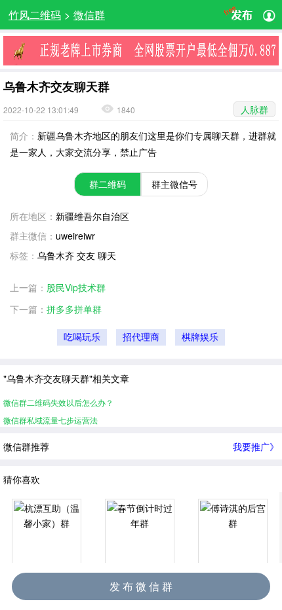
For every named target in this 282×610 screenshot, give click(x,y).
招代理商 (141, 337)
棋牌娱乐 (200, 337)
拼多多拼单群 (74, 308)
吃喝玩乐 (82, 337)
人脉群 (254, 109)
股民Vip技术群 (76, 287)
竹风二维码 (35, 14)
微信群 (89, 14)
